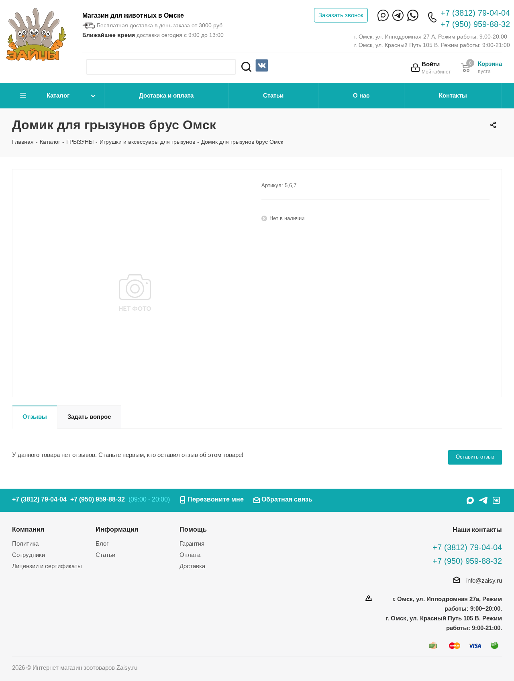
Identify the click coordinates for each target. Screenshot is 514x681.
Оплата (189, 554)
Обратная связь (286, 499)
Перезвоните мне (216, 499)
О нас (361, 95)
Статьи (273, 95)
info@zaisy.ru (484, 580)
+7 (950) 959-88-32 (475, 24)
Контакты (453, 95)
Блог (102, 543)
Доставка (192, 566)
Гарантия (191, 543)
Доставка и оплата (166, 95)
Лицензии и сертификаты (47, 566)
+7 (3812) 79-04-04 (475, 12)
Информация (117, 529)
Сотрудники (28, 554)
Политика (25, 543)
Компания (28, 529)
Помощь (193, 529)
